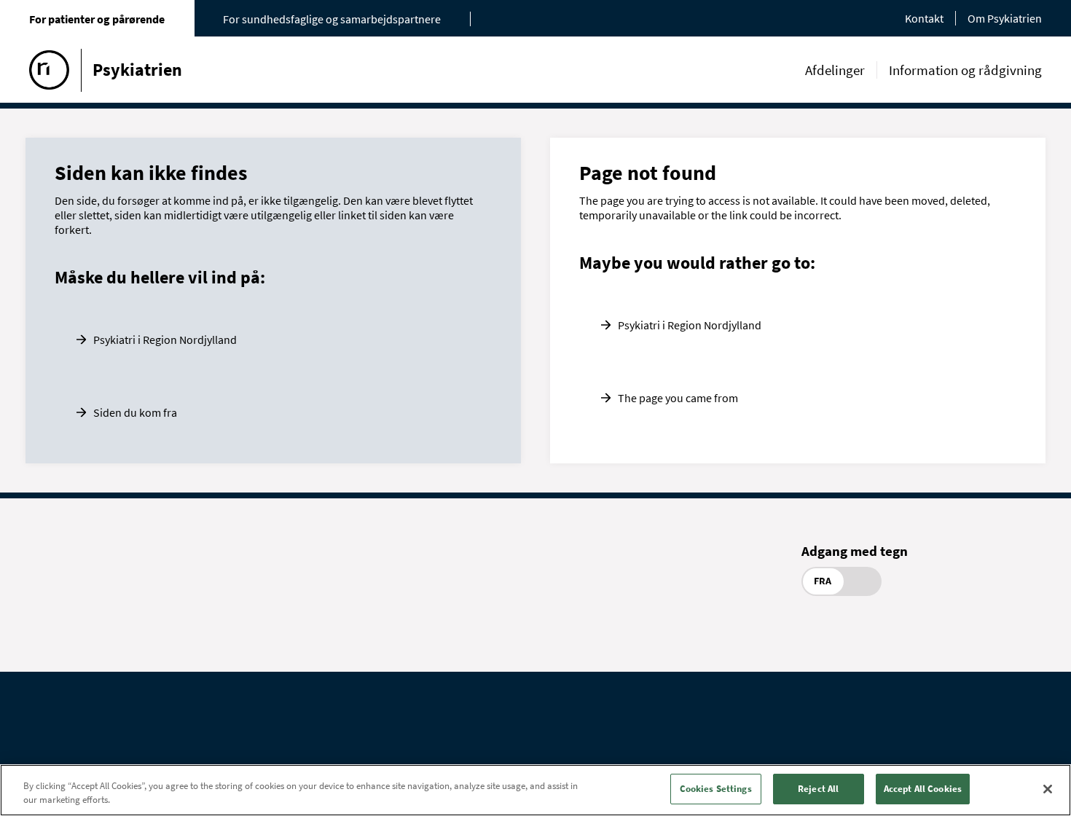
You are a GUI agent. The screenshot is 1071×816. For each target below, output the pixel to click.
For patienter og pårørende (97, 19)
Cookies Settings (716, 788)
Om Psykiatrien (1005, 18)
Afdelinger (835, 70)
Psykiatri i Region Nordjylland (165, 339)
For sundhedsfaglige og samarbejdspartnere (332, 19)
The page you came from (678, 398)
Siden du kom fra (135, 412)
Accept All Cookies (923, 788)
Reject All (818, 788)
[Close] (1048, 789)
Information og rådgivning (965, 70)
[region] (535, 790)
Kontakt (924, 18)
